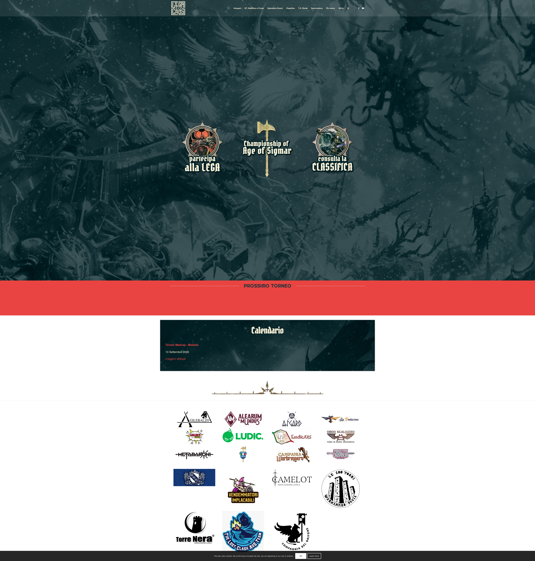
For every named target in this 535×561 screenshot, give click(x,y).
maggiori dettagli (175, 359)
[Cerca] (348, 8)
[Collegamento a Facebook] (359, 8)
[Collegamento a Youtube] (363, 8)
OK (301, 556)
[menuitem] (237, 8)
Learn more (314, 556)
